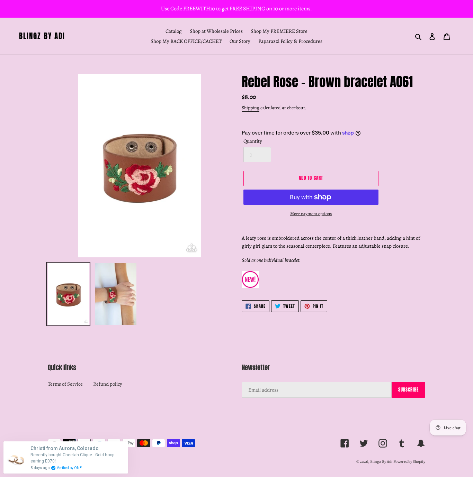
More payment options (311, 214)
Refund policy (107, 383)
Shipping (250, 107)
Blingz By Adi (42, 36)
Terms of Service (65, 383)
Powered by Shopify (409, 461)
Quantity (252, 141)
